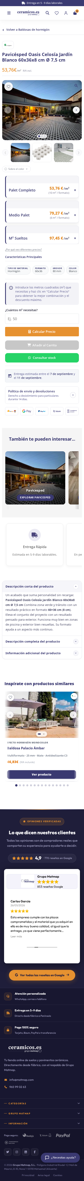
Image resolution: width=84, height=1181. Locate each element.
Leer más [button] (16, 936)
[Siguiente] (76, 110)
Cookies (57, 1175)
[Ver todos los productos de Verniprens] (74, 696)
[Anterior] (7, 110)
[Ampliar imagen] (76, 85)
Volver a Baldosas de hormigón (26, 29)
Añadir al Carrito (44, 345)
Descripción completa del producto (33, 641)
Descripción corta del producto (29, 586)
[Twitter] (7, 1152)
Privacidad (28, 1175)
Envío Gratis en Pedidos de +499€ (44, 3)
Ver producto (41, 774)
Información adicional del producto (33, 653)
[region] (41, 715)
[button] (42, 395)
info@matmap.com (21, 1080)
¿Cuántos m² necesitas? (21, 310)
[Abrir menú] (9, 13)
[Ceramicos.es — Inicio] (25, 1051)
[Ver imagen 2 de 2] (44, 734)
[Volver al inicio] (28, 13)
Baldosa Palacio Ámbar (26, 748)
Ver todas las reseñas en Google (42, 975)
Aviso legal (44, 1175)
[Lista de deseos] (57, 13)
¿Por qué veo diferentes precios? (23, 249)
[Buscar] (47, 13)
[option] (20, 152)
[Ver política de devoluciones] (73, 395)
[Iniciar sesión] (66, 13)
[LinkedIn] (25, 1152)
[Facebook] (34, 1152)
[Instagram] (16, 1152)
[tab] (39, 136)
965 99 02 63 (17, 1087)
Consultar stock (44, 358)
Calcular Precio (43, 331)
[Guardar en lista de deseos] (8, 86)
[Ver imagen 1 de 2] (39, 734)
